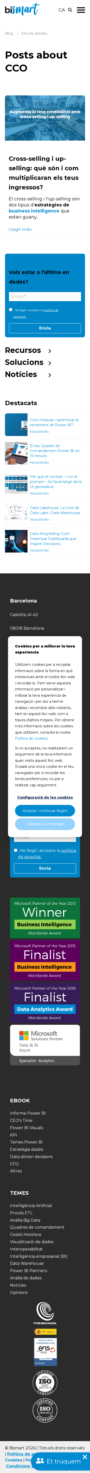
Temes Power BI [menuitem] (26, 1142)
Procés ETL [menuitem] (21, 1213)
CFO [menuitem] (14, 1164)
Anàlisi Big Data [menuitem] (25, 1220)
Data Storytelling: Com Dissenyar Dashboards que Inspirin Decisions (53, 538)
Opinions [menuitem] (19, 1292)
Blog (9, 33)
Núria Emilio (39, 431)
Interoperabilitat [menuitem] (26, 1249)
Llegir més (20, 229)
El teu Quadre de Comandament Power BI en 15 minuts (55, 451)
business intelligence (34, 211)
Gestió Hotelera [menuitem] (25, 1234)
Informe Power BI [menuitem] (28, 1113)
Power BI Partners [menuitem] (28, 1270)
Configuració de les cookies (45, 797)
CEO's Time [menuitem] (21, 1120)
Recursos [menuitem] (23, 350)
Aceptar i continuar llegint (45, 810)
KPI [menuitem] (13, 1135)
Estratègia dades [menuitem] (26, 1149)
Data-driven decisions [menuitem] (31, 1156)
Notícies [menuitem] (21, 374)
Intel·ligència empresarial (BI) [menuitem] (39, 1256)
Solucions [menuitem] (24, 362)
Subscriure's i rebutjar (45, 824)
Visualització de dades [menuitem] (32, 1241)
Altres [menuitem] (16, 1171)
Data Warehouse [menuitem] (27, 1263)
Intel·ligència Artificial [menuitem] (31, 1205)
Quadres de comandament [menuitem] (37, 1227)
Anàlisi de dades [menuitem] (26, 1278)
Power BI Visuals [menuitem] (26, 1127)
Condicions (18, 1466)
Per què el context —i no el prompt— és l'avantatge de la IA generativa (56, 481)
